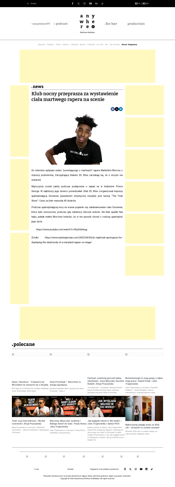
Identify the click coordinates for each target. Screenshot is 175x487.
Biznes (83, 44)
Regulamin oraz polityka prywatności (104, 469)
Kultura (65, 44)
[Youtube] (90, 3)
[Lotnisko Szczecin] (71, 461)
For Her (100, 44)
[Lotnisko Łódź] (127, 461)
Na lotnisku (115, 44)
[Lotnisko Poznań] (90, 461)
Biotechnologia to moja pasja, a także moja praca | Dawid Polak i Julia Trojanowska (144, 381)
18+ (106, 44)
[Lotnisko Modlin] (52, 461)
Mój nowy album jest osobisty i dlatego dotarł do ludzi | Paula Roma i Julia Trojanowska (68, 424)
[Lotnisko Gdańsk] (33, 461)
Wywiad (41, 44)
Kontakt (70, 469)
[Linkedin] (146, 469)
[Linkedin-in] (96, 3)
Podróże (91, 44)
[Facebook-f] (72, 3)
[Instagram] (84, 3)
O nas (36, 469)
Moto (58, 44)
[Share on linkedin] (121, 109)
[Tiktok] (102, 3)
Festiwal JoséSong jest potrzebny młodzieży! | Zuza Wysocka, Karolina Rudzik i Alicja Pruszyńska (106, 381)
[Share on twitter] (117, 109)
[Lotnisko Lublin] (144, 461)
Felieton (50, 44)
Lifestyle (74, 44)
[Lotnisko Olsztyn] (109, 461)
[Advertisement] (87, 66)
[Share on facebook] (113, 109)
